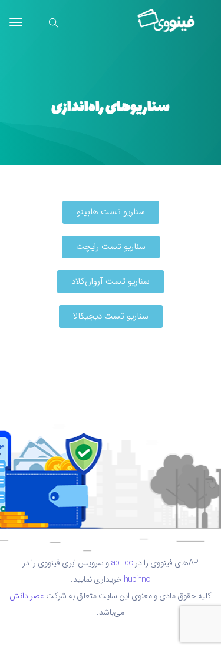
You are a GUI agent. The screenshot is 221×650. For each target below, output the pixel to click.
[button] (110, 212)
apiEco (122, 562)
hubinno (137, 579)
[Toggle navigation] (16, 28)
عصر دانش (26, 595)
